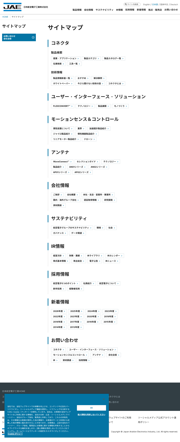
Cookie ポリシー (15, 434)
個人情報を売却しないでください (91, 414)
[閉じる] (104, 399)
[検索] (126, 4)
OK (91, 408)
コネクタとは (113, 396)
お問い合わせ (112, 402)
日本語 (155, 4)
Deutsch (174, 4)
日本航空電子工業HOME (13, 391)
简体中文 (164, 4)
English (146, 4)
